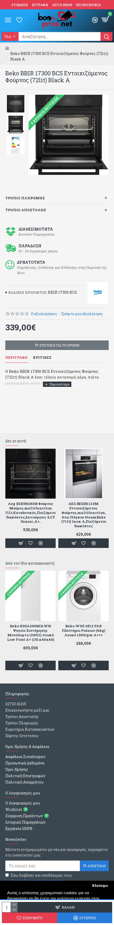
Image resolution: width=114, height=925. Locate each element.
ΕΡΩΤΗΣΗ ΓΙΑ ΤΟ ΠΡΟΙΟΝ (59, 345)
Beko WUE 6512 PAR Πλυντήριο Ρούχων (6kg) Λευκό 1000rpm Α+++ (83, 630)
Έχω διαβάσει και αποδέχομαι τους (41, 878)
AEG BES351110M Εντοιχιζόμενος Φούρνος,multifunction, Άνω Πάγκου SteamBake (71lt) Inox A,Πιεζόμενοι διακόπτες (83, 515)
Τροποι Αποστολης (25, 210)
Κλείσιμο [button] (100, 885)
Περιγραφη (16, 357)
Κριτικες (42, 357)
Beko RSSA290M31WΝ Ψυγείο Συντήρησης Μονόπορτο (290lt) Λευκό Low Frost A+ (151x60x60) (30, 633)
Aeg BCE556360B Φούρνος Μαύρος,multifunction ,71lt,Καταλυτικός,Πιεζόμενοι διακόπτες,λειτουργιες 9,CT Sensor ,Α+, (30, 513)
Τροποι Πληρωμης (25, 198)
